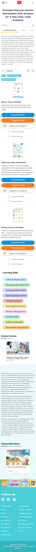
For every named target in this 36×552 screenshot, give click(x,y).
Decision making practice (15, 311)
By (3, 71)
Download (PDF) (18, 115)
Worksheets (6, 506)
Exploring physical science (16, 295)
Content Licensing (26, 527)
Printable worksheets (9, 30)
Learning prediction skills (15, 290)
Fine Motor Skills (12, 317)
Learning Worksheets (15, 446)
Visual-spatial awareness (15, 306)
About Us (6, 517)
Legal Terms (13, 544)
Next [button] (33, 351)
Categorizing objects (13, 301)
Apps (4, 510)
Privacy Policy (22, 544)
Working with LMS (26, 510)
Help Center (6, 535)
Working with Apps (26, 513)
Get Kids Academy (26, 517)
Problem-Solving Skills (14, 322)
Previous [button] (3, 351)
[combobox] (10, 70)
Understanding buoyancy (16, 279)
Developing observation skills (17, 285)
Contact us (6, 520)
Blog (4, 513)
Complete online (18, 120)
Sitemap (5, 531)
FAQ (22, 531)
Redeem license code (27, 524)
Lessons (23, 30)
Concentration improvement (17, 327)
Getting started (25, 506)
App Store (6, 524)
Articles (10, 338)
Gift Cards (24, 520)
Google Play (6, 527)
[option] (18, 351)
